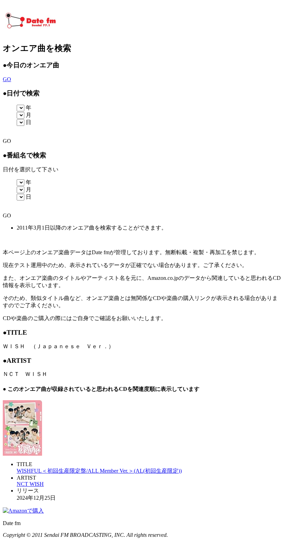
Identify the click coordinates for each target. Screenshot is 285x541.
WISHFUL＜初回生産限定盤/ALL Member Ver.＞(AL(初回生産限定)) (99, 471)
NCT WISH (30, 484)
